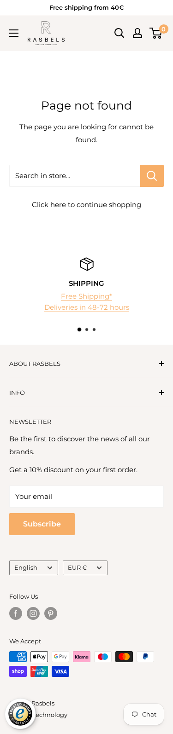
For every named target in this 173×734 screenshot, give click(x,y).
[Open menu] (13, 33)
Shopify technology (38, 714)
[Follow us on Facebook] (15, 613)
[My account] (137, 33)
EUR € (77, 567)
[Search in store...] (152, 176)
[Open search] (119, 33)
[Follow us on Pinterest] (50, 613)
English (25, 567)
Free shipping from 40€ (86, 7)
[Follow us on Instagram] (33, 613)
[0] (156, 33)
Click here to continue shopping (86, 204)
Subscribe (42, 524)
